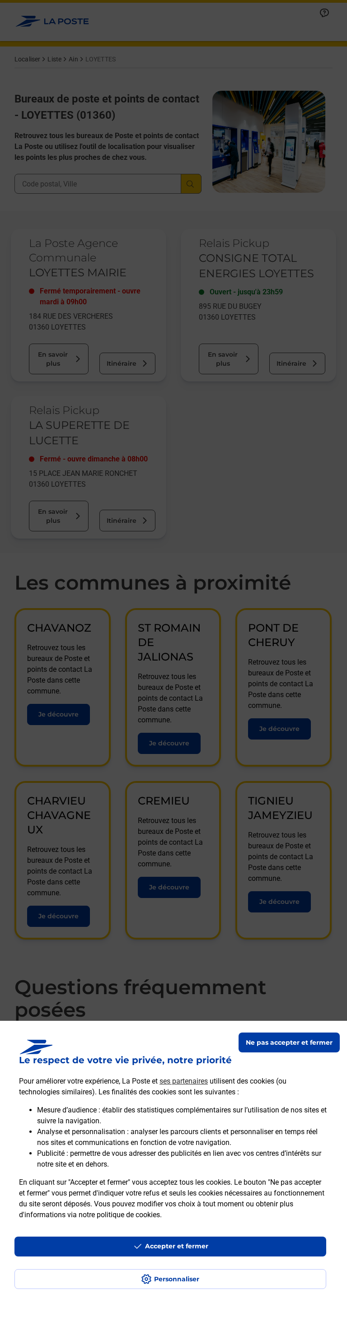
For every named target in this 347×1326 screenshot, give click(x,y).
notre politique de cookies (119, 1214)
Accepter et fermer (176, 1246)
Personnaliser (176, 1279)
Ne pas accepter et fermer (289, 1042)
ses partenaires (183, 1081)
